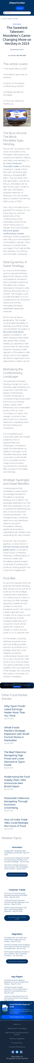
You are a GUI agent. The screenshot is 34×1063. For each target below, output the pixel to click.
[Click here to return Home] (17, 2)
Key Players (17, 976)
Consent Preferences (17, 1047)
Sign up (20, 8)
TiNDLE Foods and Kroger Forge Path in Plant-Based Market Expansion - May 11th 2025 (15, 909)
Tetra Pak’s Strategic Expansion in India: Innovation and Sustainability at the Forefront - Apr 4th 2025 (16, 867)
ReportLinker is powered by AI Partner (17, 1033)
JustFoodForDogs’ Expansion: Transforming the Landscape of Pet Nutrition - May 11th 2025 (16, 902)
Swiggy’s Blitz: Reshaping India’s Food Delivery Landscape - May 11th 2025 (16, 853)
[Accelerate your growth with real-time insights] (17, 685)
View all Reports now (17, 1017)
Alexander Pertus (18, 49)
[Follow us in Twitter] (17, 1052)
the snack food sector (13, 332)
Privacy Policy (17, 1043)
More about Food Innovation (17, 874)
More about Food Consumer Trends (17, 918)
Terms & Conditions (17, 1039)
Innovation (17, 847)
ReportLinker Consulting (17, 1028)
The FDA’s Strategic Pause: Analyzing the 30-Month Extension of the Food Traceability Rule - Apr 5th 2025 (17, 946)
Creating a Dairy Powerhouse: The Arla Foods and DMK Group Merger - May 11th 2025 (16, 998)
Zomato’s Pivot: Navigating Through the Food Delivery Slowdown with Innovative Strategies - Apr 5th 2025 (16, 860)
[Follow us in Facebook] (13, 1052)
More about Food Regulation (17, 961)
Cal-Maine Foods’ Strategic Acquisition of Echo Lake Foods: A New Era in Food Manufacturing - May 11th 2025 (16, 990)
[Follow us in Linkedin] (21, 1052)
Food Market (17, 24)
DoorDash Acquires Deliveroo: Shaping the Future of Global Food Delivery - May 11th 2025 (16, 982)
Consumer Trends (17, 890)
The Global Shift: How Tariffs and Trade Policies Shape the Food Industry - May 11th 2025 (15, 939)
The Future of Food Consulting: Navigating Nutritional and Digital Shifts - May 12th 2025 (15, 895)
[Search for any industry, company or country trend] (5, 13)
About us (17, 1024)
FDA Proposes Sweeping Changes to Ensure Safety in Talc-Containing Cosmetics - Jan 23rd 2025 (17, 953)
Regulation (17, 934)
